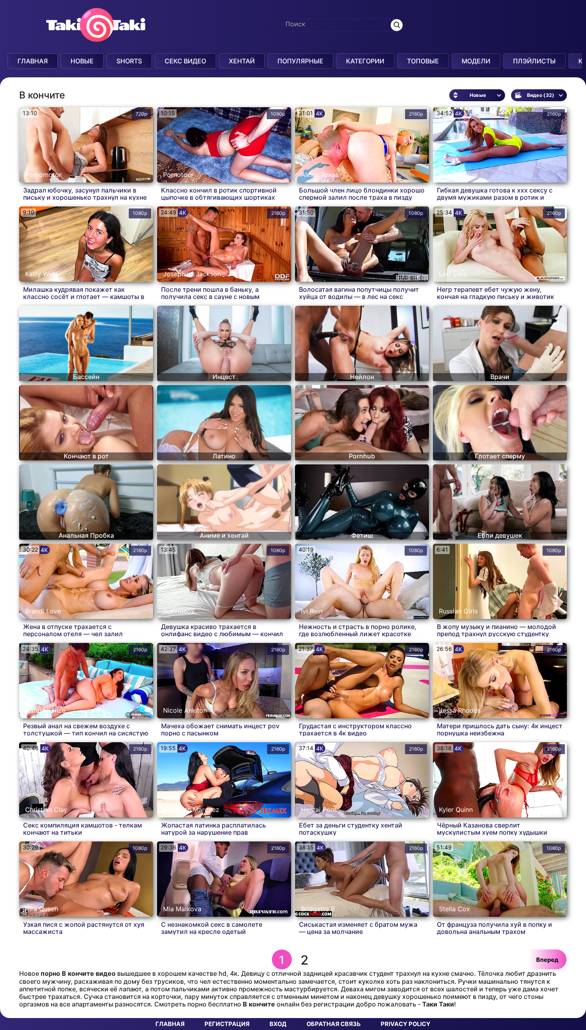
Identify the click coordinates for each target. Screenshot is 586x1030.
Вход (278, 1024)
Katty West (41, 274)
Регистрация (227, 1024)
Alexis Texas (319, 175)
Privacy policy (406, 1024)
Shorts (129, 61)
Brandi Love (43, 611)
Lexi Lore (453, 274)
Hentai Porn (318, 810)
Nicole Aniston (185, 710)
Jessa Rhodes (459, 710)
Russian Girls (458, 611)
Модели (476, 61)
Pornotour (178, 175)
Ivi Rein (311, 611)
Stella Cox (454, 909)
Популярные (300, 61)
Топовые (423, 61)
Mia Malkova (182, 909)
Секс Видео (185, 61)
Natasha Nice (45, 710)
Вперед (547, 959)
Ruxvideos (178, 611)
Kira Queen (41, 909)
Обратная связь (334, 1024)
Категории (365, 61)
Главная (33, 61)
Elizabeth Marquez (191, 810)
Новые (82, 61)
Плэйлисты (534, 61)
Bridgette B (318, 909)
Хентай (242, 61)
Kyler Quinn (456, 810)
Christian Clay (46, 810)
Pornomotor (43, 175)
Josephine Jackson (192, 274)
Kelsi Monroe (458, 175)
